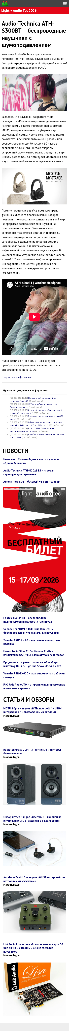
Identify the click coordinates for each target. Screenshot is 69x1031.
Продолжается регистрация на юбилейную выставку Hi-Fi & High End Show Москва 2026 (32, 664)
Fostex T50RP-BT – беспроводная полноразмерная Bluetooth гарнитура (27, 619)
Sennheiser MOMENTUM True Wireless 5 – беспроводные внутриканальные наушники (31, 631)
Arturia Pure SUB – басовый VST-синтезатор (31, 481)
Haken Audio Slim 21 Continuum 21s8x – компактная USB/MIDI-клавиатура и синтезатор (33, 653)
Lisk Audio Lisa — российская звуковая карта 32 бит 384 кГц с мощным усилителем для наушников (33, 947)
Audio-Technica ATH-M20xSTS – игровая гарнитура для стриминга (28, 472)
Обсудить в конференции (16, 377)
